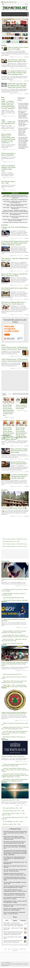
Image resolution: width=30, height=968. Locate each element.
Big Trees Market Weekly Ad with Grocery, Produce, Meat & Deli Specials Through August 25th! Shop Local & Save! (8, 433)
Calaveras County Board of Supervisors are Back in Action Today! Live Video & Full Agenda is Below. (15, 769)
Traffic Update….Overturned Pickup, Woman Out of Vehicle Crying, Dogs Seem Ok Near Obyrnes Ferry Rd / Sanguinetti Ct (8, 103)
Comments (23, 920)
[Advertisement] (13, 380)
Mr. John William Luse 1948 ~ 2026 (13, 821)
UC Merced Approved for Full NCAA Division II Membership (13, 620)
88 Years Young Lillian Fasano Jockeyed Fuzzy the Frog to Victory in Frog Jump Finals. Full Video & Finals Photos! (14, 664)
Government (4, 739)
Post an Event (15, 949)
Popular (15, 920)
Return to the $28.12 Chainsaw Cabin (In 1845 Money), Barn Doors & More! (14, 275)
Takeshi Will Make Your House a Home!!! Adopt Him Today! (14, 594)
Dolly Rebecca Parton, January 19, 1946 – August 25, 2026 (14, 814)
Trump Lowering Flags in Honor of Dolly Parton (8, 154)
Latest (6, 920)
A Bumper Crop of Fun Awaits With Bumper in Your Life (14, 228)
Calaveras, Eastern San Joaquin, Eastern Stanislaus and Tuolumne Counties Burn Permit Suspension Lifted (14, 713)
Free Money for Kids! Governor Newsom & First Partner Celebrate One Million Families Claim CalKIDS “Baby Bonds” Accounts (14, 243)
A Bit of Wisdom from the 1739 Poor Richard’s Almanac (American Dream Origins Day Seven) (14, 360)
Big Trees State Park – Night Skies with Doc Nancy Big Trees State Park (14, 639)
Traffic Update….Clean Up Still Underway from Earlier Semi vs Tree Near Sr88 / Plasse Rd (15, 205)
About (5, 949)
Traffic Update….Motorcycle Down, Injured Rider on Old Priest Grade (15, 217)
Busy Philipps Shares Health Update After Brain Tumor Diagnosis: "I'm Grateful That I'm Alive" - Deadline (14, 858)
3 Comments (26, 356)
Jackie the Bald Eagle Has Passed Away (13, 597)
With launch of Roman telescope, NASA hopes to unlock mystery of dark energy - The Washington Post (15, 847)
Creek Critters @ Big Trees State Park (13, 643)
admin (11, 80)
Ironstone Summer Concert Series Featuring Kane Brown (19, 463)
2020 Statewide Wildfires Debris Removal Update (13, 737)
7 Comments (26, 93)
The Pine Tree (8, 962)
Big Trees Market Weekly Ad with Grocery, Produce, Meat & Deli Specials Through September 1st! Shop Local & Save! (8, 138)
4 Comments (26, 486)
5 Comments (26, 285)
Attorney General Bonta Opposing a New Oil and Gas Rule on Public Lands (8, 168)
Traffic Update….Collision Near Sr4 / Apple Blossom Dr (13, 26)
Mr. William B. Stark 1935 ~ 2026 (11, 541)
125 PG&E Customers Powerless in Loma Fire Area (15, 222)
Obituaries (4, 782)
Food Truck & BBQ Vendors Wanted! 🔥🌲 (14, 508)
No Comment (26, 238)
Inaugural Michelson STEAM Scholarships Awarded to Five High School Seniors (14, 631)
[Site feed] (3, 4)
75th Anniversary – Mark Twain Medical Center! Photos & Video (17, 60)
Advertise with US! (19, 964)
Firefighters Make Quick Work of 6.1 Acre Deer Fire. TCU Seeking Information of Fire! (15, 727)
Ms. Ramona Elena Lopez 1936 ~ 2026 (13, 810)
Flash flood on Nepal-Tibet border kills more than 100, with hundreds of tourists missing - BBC (23, 123)
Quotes (3, 345)
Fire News (4, 687)
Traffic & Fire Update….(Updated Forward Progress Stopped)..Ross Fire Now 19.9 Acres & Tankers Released (15, 211)
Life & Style (4, 225)
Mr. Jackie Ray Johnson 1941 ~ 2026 (8, 182)
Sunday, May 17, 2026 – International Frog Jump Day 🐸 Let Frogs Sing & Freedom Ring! (14, 685)
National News (15, 829)
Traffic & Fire (15, 193)
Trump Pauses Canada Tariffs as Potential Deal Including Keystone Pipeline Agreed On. (14, 780)
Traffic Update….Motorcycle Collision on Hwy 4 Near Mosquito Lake (15, 208)
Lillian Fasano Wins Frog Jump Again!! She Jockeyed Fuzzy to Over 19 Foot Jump (14, 681)
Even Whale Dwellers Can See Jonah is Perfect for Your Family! (14, 289)
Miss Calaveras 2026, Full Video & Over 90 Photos (14, 677)
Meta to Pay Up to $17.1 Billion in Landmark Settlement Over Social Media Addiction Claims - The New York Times (15, 838)
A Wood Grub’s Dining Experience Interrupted (15, 600)
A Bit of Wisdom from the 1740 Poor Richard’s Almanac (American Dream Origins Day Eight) (14, 348)
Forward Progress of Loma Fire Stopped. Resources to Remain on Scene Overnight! (15, 220)
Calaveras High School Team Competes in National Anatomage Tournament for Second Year (15, 635)
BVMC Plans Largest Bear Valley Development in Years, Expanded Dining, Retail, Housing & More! (17, 85)
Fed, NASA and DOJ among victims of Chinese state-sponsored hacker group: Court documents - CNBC (15, 879)
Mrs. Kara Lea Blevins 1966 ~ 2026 (12, 808)
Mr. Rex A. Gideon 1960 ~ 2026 (11, 824)
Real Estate (4, 490)
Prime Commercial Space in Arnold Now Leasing (15, 539)
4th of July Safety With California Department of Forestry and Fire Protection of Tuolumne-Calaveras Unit (14, 732)
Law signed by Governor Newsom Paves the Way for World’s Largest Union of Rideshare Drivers (17, 72)
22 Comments (26, 80)
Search (26, 4)
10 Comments (26, 299)
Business (3, 45)
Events (9, 949)
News (2, 97)
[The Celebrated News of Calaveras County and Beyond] (15, 8)
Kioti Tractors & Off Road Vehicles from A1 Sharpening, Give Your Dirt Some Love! (13, 303)
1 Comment (27, 471)
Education (4, 601)
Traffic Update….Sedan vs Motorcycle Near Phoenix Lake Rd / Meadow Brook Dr (15, 214)
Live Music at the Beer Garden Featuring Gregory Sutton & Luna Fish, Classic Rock (19, 476)
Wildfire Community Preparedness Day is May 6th (15, 723)
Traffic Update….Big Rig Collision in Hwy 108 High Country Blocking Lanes (15, 202)
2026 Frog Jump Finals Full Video (12, 674)
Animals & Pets (5, 561)
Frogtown (4, 644)
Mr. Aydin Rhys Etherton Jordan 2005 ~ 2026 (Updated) (15, 818)
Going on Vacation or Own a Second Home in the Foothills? (18, 48)
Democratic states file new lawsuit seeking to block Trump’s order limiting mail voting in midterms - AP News (23, 106)
